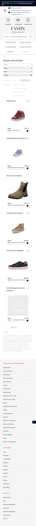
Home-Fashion (25, 47)
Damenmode (10, 42)
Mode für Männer (8, 371)
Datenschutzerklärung (9, 511)
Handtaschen (6, 374)
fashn (4, 57)
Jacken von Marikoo (8, 424)
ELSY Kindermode (8, 413)
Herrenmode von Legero (19, 92)
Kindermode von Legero (19, 95)
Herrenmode (25, 42)
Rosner (5, 480)
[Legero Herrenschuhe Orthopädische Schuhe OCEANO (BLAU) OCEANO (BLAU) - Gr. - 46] (27, 281)
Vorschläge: (6, 84)
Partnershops (6, 515)
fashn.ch (5, 518)
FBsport (5, 466)
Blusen (5, 403)
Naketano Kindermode (9, 420)
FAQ (4, 501)
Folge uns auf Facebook (16, 8)
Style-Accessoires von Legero (20, 88)
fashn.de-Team (19, 350)
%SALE (25, 52)
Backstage (6, 455)
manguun (5, 462)
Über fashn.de (7, 497)
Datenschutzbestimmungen (25, 3)
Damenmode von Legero (19, 84)
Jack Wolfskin (7, 459)
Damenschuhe (7, 381)
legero (9, 318)
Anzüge (5, 385)
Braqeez (5, 469)
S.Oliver (5, 476)
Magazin (8, 24)
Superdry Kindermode (9, 427)
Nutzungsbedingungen (9, 504)
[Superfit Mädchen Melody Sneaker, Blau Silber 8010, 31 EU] (27, 168)
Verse (4, 452)
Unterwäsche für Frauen (9, 395)
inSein (4, 438)
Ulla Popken (6, 487)
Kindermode (10, 47)
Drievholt (5, 431)
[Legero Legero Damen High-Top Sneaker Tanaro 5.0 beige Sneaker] (27, 243)
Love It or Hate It (18, 32)
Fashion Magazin (7, 434)
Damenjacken (7, 388)
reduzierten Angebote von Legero (14, 347)
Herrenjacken (7, 392)
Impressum (6, 508)
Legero (9, 128)
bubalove (5, 473)
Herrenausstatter (7, 378)
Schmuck (5, 417)
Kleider (5, 410)
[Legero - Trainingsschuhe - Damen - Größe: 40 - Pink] (27, 321)
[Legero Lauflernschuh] (27, 131)
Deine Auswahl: (7, 80)
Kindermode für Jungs (9, 399)
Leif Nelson (6, 483)
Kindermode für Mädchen (10, 406)
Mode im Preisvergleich (9, 441)
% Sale (6, 75)
